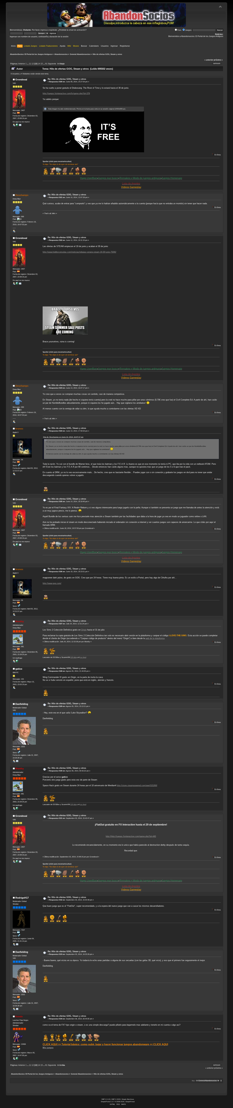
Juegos (188, 30)
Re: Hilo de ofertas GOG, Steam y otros (67, 79)
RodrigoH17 (22, 897)
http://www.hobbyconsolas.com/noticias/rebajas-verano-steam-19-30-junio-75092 (79, 252)
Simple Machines (128, 1099)
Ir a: (193, 1081)
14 (39, 64)
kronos (19, 428)
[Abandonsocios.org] (17, 1059)
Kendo (19, 1016)
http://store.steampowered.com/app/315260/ (137, 785)
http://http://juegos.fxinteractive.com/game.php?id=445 (131, 836)
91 (46, 64)
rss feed (83, 657)
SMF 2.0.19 (105, 1099)
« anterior (208, 60)
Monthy (19, 621)
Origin (84, 630)
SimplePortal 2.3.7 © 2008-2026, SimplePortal (118, 1101)
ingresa (43, 30)
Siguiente (52, 64)
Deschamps (21, 195)
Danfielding (21, 704)
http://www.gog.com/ (52, 583)
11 (30, 64)
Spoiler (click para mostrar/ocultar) (57, 161)
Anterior (21, 64)
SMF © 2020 (116, 1099)
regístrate (53, 30)
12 (33, 64)
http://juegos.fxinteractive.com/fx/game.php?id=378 (66, 93)
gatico (18, 668)
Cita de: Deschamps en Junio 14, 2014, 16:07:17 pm (63, 437)
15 (42, 64)
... (28, 64)
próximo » (218, 60)
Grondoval (21, 79)
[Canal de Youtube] (17, 126)
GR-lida (73, 657)
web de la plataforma (155, 638)
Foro (179, 30)
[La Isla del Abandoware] (17, 662)
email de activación (77, 30)
